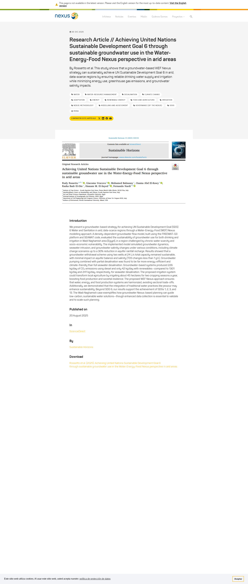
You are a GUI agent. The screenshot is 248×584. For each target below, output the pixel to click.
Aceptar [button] (238, 579)
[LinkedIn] (103, 118)
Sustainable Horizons (81, 347)
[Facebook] (107, 118)
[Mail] (110, 118)
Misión (144, 16)
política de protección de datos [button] (95, 579)
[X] (99, 118)
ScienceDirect (77, 331)
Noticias (119, 16)
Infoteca (106, 16)
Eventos (132, 16)
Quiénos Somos (159, 16)
